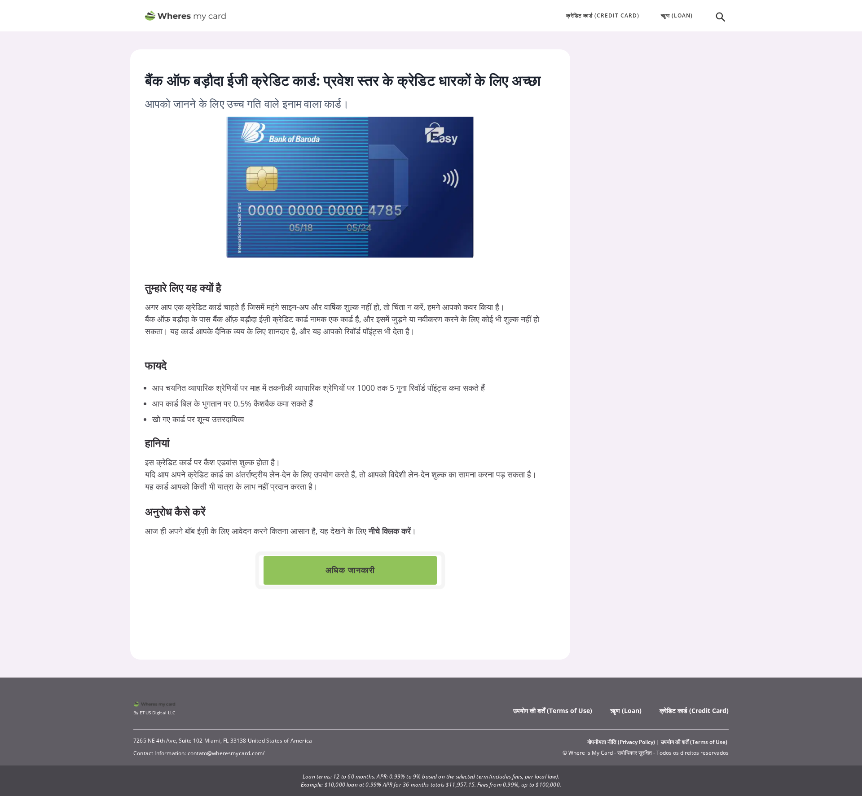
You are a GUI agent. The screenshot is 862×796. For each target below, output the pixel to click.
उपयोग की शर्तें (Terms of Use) (552, 710)
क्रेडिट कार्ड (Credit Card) (694, 710)
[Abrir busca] (719, 16)
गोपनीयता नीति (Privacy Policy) (621, 742)
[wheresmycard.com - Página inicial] (185, 16)
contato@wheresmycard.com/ (226, 753)
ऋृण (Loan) (626, 710)
